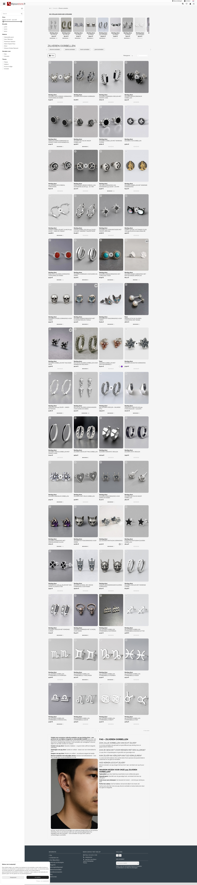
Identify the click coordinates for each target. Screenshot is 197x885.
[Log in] (190, 4)
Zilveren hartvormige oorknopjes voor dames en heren (60, 97)
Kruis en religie (8, 66)
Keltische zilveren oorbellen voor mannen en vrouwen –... (86, 363)
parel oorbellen (99, 49)
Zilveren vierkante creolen (108, 451)
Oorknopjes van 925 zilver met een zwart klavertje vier (59, 585)
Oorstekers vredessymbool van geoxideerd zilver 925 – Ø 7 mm (85, 185)
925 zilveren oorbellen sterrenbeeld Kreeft (107, 719)
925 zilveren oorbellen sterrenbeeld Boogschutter (134, 630)
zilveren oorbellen (55, 49)
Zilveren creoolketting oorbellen (85, 451)
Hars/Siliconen (8, 39)
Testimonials (53, 876)
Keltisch (6, 64)
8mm (5, 31)
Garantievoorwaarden (56, 872)
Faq (51, 855)
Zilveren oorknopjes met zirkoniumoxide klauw (56, 541)
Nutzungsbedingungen (56, 867)
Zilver (5, 46)
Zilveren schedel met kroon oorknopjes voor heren (83, 585)
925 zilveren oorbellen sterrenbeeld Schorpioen (57, 674)
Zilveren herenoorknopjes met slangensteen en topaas (84, 319)
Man (5, 54)
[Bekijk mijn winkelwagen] (194, 3)
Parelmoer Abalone (9, 41)
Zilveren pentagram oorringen (84, 96)
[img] (50, 38)
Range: (4, 19)
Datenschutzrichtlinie (55, 869)
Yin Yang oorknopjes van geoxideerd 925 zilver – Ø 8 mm (109, 185)
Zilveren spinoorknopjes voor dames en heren (109, 496)
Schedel (6, 68)
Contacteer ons (54, 857)
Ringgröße (53, 865)
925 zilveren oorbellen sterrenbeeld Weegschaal (57, 719)
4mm (5, 27)
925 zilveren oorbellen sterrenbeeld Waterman (107, 630)
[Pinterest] (120, 855)
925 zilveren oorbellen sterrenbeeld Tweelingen (83, 674)
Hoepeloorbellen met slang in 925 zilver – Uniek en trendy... (60, 230)
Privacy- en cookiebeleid (42, 881)
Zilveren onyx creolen (132, 451)
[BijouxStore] (16, 3)
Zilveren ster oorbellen (133, 141)
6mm (5, 29)
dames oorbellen (70, 49)
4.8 (56, 38)
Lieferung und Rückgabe (57, 862)
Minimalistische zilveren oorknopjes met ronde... (133, 319)
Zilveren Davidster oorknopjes (135, 363)
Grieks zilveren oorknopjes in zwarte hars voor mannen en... (58, 141)
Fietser (6, 62)
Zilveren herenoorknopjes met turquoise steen (109, 274)
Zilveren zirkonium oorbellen (58, 496)
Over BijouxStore (54, 860)
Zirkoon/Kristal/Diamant (11, 48)
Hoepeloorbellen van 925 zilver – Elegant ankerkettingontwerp (85, 230)
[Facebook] (117, 855)
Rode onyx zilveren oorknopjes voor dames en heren (59, 274)
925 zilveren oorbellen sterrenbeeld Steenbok (107, 674)
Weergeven (126, 55)
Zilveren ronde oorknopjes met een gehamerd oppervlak (135, 274)
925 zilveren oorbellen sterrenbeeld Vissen (132, 674)
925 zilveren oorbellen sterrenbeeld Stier (132, 719)
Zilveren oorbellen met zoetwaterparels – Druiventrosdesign (107, 364)
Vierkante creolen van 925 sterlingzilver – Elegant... (133, 408)
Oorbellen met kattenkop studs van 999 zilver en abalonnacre (136, 230)
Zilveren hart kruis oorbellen (84, 496)
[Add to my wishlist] (186, 4)
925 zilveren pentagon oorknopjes (111, 540)
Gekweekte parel (9, 37)
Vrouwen (6, 56)
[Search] (183, 4)
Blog (51, 874)
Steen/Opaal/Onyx (9, 44)
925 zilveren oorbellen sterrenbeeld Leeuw (81, 719)
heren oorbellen (84, 49)
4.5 (114, 191)
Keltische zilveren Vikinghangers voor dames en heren (85, 408)
